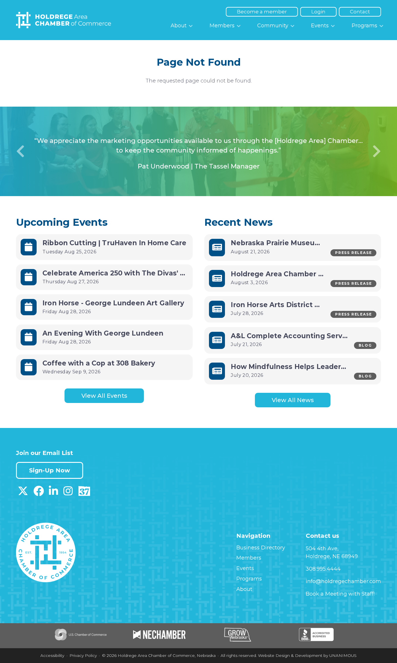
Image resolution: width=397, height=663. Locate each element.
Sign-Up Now (49, 470)
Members (222, 25)
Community (272, 25)
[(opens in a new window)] (23, 493)
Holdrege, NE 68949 (332, 556)
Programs (364, 25)
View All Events (104, 395)
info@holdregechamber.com (343, 581)
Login (318, 12)
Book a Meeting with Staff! (340, 594)
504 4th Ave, (322, 548)
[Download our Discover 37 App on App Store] (84, 493)
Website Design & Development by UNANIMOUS (307, 655)
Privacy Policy (82, 655)
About (179, 25)
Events (320, 25)
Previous (20, 151)
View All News (293, 400)
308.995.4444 (323, 569)
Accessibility (52, 655)
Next (376, 151)
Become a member (262, 12)
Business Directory (260, 547)
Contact (360, 12)
